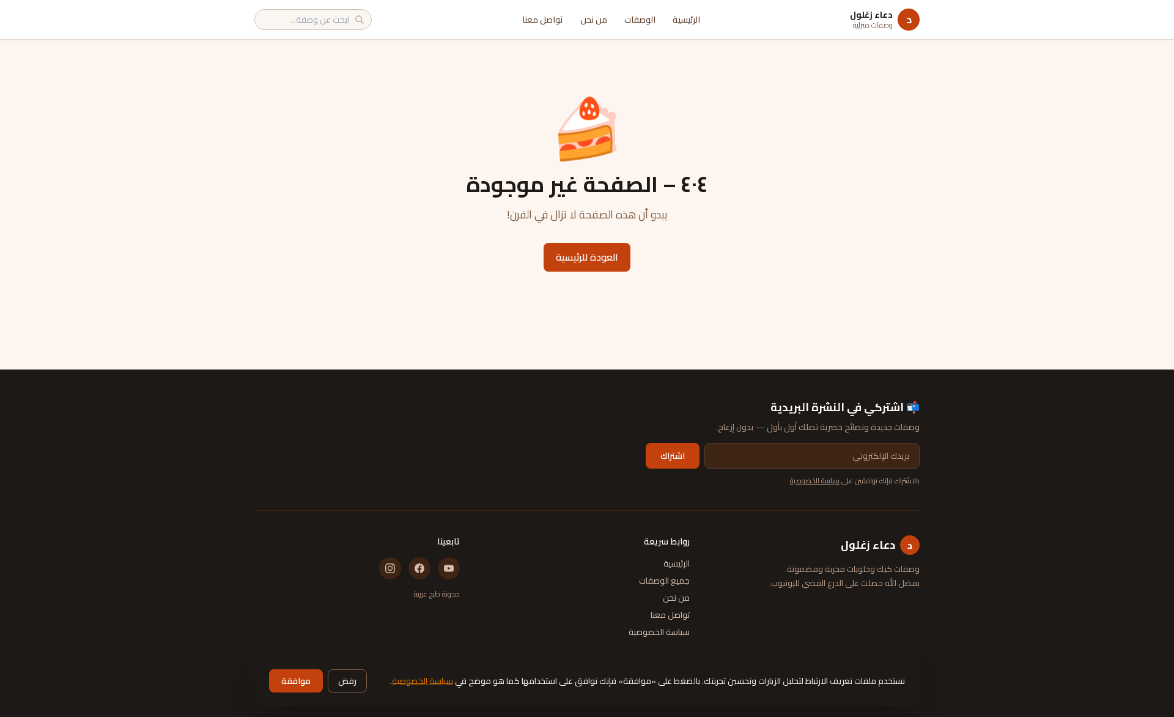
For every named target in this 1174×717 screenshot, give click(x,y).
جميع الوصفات (664, 581)
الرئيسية (686, 20)
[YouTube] (449, 568)
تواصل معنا (542, 20)
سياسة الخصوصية (815, 481)
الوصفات (639, 20)
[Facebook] (419, 568)
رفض (347, 681)
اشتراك (672, 456)
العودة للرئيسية (587, 257)
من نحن (593, 20)
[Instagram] (390, 568)
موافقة (296, 681)
